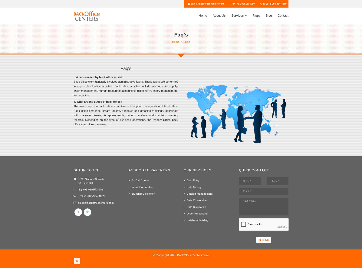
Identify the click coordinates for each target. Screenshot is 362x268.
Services (238, 15)
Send (265, 240)
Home (203, 15)
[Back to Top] (77, 261)
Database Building (197, 220)
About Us (219, 15)
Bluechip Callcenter (143, 193)
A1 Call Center (140, 180)
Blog (269, 15)
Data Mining (194, 187)
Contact (283, 15)
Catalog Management (199, 193)
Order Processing (197, 213)
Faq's (256, 15)
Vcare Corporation (142, 187)
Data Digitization (196, 206)
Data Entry (193, 180)
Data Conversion (197, 200)
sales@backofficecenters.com (207, 3)
